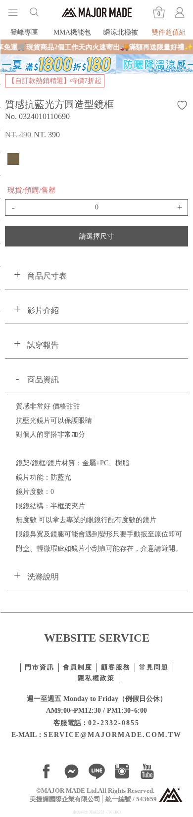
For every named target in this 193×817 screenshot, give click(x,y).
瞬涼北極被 (120, 32)
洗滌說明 (43, 576)
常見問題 (154, 667)
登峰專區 (24, 32)
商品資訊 (43, 379)
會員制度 (78, 667)
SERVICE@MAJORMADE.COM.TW (113, 734)
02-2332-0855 (114, 723)
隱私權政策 (96, 678)
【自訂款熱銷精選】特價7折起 (54, 80)
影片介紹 (43, 310)
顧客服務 (116, 667)
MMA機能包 (72, 32)
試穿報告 (43, 345)
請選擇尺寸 (96, 236)
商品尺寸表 (47, 276)
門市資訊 (39, 667)
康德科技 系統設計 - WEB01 (96, 812)
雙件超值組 (168, 32)
